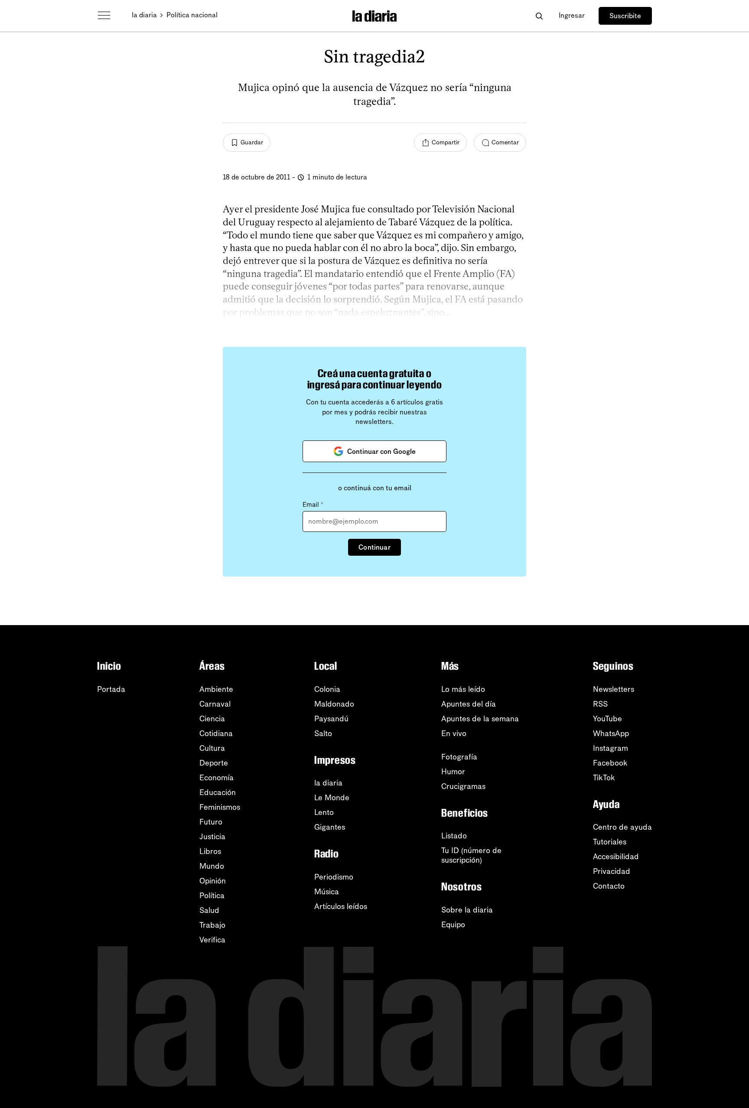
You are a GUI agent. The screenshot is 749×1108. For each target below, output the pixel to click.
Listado (454, 836)
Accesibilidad (616, 856)
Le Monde (331, 797)
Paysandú (331, 718)
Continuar (374, 547)
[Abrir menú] (104, 16)
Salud (209, 910)
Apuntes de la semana (480, 718)
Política (212, 895)
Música (326, 891)
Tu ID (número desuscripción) (471, 855)
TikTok (604, 777)
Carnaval (215, 704)
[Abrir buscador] (539, 15)
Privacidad (611, 871)
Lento (324, 812)
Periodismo (333, 877)
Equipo (453, 924)
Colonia (327, 689)
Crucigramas (463, 786)
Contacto (609, 886)
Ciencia (212, 718)
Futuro (210, 822)
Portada (111, 689)
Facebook (610, 763)
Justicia (212, 836)
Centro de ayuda (622, 827)
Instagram (610, 748)
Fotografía (459, 757)
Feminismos (219, 807)
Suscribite (625, 16)
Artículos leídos (340, 906)
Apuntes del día (468, 704)
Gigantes (329, 827)
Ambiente (216, 689)
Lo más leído (463, 689)
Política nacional (192, 15)
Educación (217, 792)
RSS (600, 704)
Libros (210, 851)
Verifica (212, 940)
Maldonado (334, 704)
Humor (453, 771)
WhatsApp (611, 733)
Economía (216, 777)
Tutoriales (609, 842)
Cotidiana (216, 733)
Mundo (211, 866)
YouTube (607, 718)
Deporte (213, 763)
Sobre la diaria (467, 910)
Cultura (212, 748)
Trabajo (212, 925)
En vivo (453, 733)
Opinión (212, 881)
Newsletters (613, 689)
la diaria (144, 15)
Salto (323, 733)
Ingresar (572, 15)
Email (313, 504)
